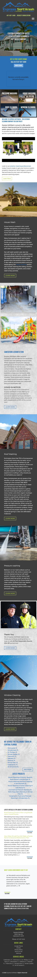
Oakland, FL (12, 758)
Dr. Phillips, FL (12, 752)
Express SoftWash (12, 970)
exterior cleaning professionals (20, 166)
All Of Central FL (13, 767)
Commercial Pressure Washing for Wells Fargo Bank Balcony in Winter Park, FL (20, 792)
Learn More (13, 101)
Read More (29, 833)
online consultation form (21, 906)
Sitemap (18, 951)
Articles (18, 945)
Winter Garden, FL (14, 754)
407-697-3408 (11, 16)
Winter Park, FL (13, 762)
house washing (21, 264)
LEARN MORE (10, 275)
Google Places (18, 944)
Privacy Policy (19, 947)
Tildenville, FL (10, 961)
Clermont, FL (12, 756)
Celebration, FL (13, 764)
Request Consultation (23, 16)
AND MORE (28, 769)
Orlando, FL (11, 760)
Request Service (18, 65)
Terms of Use (18, 949)
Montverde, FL (12, 748)
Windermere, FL (13, 750)
